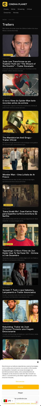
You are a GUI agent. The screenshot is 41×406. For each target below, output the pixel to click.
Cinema (6, 9)
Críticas (29, 9)
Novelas (16, 13)
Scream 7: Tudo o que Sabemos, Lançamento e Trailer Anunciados (19, 291)
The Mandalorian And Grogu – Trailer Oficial (17, 138)
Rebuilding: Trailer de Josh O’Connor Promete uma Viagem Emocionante (18, 329)
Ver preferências (20, 399)
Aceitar (20, 387)
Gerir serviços (20, 381)
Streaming (21, 9)
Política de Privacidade (23, 403)
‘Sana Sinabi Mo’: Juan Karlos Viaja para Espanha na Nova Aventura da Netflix (20, 213)
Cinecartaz (7, 13)
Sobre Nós (34, 403)
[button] (38, 362)
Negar (20, 393)
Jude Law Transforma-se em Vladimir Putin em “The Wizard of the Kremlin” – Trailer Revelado (19, 63)
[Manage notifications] (36, 402)
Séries (13, 9)
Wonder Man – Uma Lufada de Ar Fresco (19, 175)
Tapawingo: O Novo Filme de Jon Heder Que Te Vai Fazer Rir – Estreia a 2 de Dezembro (20, 253)
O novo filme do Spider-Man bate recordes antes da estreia (19, 101)
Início (5, 19)
